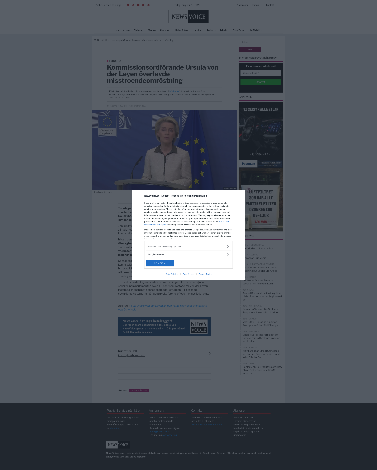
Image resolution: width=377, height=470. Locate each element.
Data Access (188, 274)
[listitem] (188, 246)
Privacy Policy (205, 274)
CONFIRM (160, 263)
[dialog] (188, 235)
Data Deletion (172, 274)
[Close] (239, 196)
